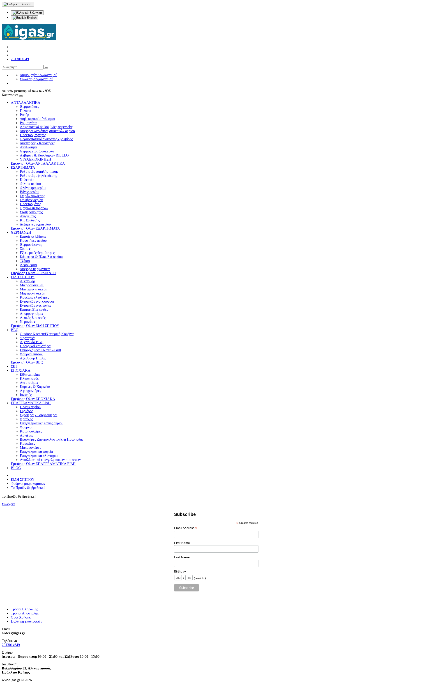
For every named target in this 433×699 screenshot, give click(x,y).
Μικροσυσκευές (31, 285)
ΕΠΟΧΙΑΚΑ (20, 370)
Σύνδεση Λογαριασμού (36, 79)
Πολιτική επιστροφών (26, 621)
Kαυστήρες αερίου (33, 240)
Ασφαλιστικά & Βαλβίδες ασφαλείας (46, 127)
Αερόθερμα (28, 265)
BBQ (14, 330)
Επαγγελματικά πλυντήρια (39, 456)
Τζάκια (25, 261)
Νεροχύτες (27, 322)
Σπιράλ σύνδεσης (32, 196)
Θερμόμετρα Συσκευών (37, 151)
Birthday (180, 571)
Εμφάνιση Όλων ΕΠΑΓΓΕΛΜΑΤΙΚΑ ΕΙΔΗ (43, 464)
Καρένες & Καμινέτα (35, 387)
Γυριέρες (26, 411)
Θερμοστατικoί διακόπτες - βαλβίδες (46, 139)
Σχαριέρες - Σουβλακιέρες (38, 415)
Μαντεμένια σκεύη (33, 289)
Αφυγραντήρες (30, 391)
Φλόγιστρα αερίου (33, 188)
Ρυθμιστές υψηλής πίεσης (38, 175)
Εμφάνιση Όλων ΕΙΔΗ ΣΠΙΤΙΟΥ (35, 326)
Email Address (185, 528)
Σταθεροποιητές (31, 212)
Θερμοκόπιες (29, 106)
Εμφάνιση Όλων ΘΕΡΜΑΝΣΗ (33, 273)
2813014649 (20, 59)
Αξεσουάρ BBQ (32, 342)
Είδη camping (30, 374)
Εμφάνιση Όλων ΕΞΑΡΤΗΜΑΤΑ (35, 228)
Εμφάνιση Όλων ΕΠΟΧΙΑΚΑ (33, 399)
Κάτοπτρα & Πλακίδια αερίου (41, 257)
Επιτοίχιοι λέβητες (33, 236)
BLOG (16, 468)
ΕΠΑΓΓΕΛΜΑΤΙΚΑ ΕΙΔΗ (31, 403)
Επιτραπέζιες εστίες (34, 309)
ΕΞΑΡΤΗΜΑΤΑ (23, 167)
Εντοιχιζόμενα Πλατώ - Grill (40, 350)
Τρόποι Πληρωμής (24, 609)
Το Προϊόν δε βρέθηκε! (28, 488)
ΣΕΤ (14, 366)
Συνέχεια (8, 504)
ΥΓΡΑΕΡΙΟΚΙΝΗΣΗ (35, 159)
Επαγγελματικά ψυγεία (36, 451)
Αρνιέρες (26, 435)
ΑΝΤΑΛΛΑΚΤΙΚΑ (25, 102)
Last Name (182, 557)
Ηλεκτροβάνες (30, 204)
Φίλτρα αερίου (30, 184)
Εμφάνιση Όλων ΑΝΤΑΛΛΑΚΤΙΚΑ (38, 163)
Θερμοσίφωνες (31, 244)
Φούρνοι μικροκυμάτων (28, 483)
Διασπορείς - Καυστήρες (37, 143)
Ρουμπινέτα (28, 123)
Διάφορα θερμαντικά (35, 269)
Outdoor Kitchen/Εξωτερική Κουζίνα (47, 334)
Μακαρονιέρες (30, 447)
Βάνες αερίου (29, 192)
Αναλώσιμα (28, 147)
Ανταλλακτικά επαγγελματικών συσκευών (50, 460)
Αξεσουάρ (27, 281)
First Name (182, 543)
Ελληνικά (35, 12)
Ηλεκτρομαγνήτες (33, 135)
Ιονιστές (26, 395)
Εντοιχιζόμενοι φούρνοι (37, 301)
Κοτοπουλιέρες (31, 431)
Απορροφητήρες (31, 313)
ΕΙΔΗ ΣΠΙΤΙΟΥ (23, 277)
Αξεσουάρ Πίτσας (33, 358)
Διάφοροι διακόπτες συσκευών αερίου (47, 131)
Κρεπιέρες (27, 443)
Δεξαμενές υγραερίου (35, 224)
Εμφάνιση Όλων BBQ (27, 362)
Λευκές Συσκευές (33, 318)
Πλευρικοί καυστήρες (35, 346)
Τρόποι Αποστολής (24, 613)
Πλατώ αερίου (30, 407)
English (31, 17)
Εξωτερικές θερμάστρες (37, 253)
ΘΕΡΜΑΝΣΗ (21, 232)
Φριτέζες (26, 419)
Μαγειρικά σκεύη (32, 293)
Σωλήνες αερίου (31, 200)
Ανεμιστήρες (29, 382)
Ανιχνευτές (28, 216)
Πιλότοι (25, 111)
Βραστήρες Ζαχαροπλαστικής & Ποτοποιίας (51, 439)
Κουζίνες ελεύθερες (34, 297)
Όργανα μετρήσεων (34, 208)
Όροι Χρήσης (20, 617)
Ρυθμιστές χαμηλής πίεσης (39, 171)
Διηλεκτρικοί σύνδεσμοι (37, 119)
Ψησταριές (27, 338)
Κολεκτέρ (27, 180)
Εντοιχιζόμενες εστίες (35, 305)
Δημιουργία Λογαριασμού (38, 75)
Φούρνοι (26, 427)
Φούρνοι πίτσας (31, 354)
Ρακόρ (24, 115)
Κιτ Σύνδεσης (30, 220)
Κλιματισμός (29, 378)
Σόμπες (25, 249)
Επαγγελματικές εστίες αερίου (41, 423)
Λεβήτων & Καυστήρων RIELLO (44, 155)
